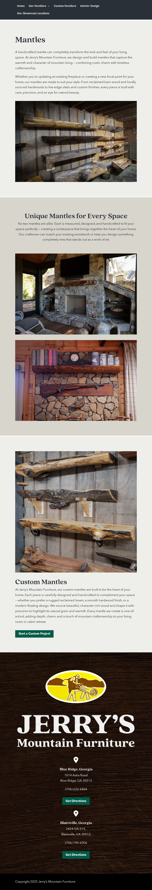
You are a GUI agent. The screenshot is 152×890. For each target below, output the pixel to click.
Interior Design (89, 6)
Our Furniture (37, 6)
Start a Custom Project (34, 633)
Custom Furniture (65, 6)
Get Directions (76, 801)
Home (21, 6)
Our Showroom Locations (33, 13)
